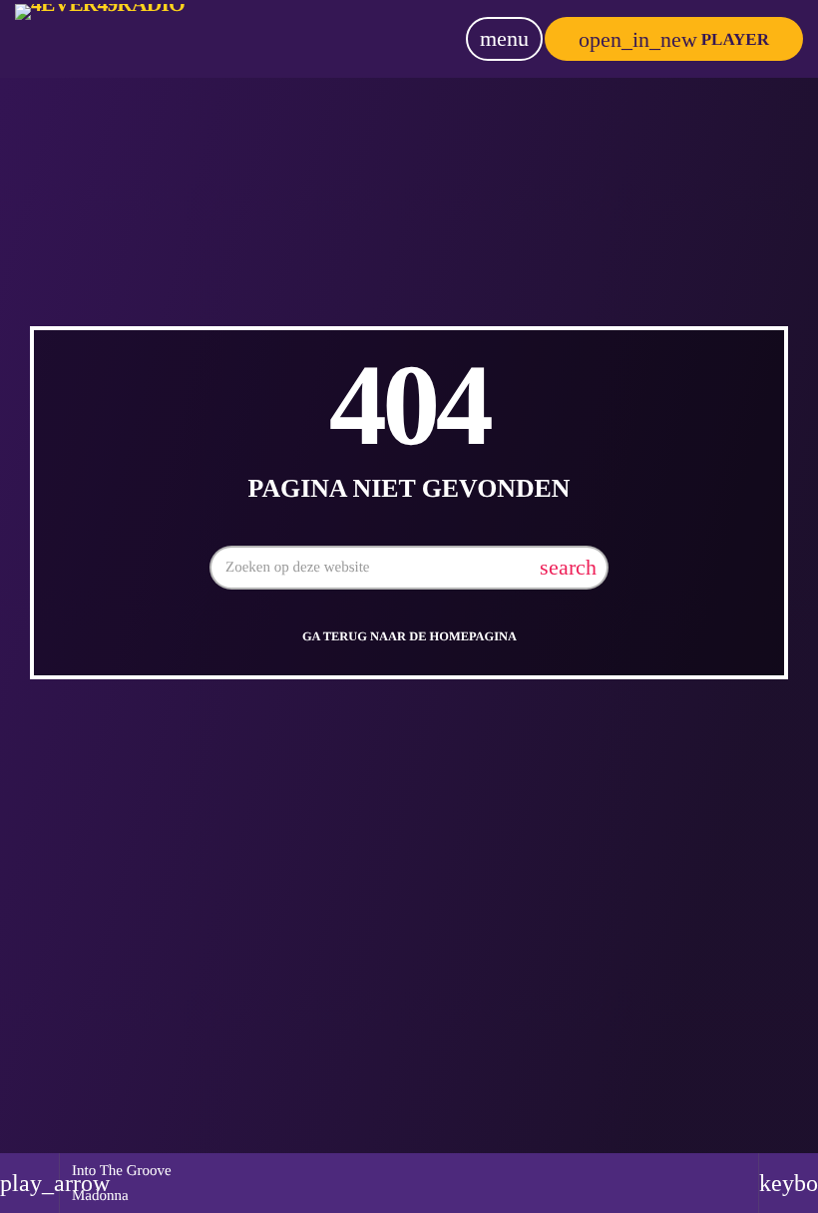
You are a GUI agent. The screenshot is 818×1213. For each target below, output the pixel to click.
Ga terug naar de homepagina (409, 636)
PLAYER (674, 39)
